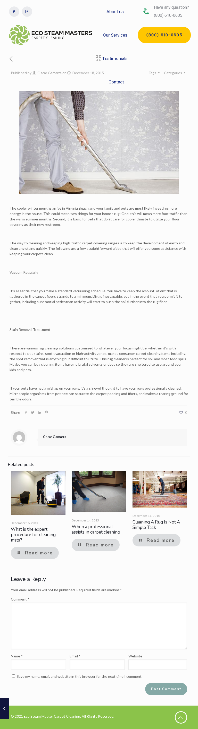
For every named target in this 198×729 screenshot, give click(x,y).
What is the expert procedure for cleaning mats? (33, 534)
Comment (20, 599)
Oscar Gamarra (49, 73)
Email (75, 656)
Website (135, 656)
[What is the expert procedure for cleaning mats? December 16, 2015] (4, 708)
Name (17, 656)
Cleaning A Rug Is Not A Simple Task (156, 524)
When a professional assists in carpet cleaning (96, 529)
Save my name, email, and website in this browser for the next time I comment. (79, 676)
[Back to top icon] (181, 717)
